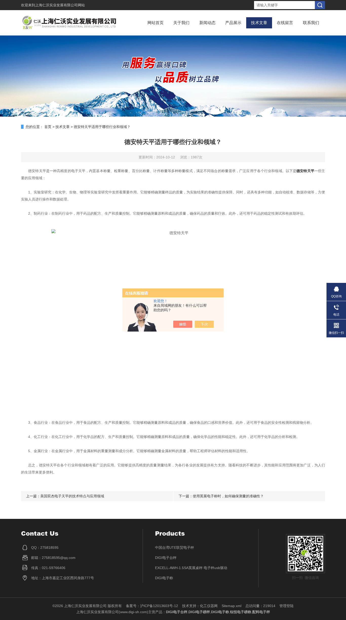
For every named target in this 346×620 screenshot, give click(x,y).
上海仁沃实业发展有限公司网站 (60, 5)
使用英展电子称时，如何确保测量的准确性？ (228, 496)
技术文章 (259, 23)
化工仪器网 (209, 606)
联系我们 (311, 23)
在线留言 (285, 23)
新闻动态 (207, 23)
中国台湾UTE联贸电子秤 (174, 547)
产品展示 (233, 23)
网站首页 (155, 23)
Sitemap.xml (231, 606)
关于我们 (181, 23)
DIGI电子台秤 (166, 558)
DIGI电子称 (164, 578)
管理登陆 (286, 606)
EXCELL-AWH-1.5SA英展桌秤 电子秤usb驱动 (191, 568)
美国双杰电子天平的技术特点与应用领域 (72, 496)
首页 (47, 127)
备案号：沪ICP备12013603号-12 (152, 606)
